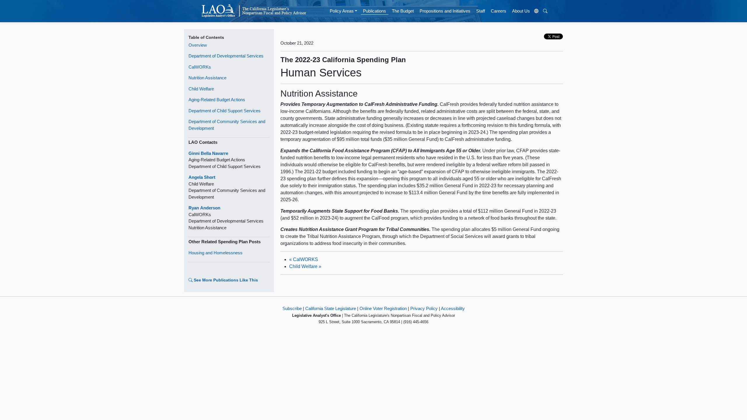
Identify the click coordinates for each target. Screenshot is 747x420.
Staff (480, 10)
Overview (198, 45)
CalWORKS (303, 259)
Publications (374, 10)
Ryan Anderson (204, 207)
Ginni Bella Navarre (208, 153)
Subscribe (292, 308)
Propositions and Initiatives (445, 10)
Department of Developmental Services (226, 55)
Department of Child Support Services (225, 110)
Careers (498, 10)
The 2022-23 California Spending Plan (343, 60)
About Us (521, 10)
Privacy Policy (424, 308)
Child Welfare (201, 88)
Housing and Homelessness (215, 252)
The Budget (403, 10)
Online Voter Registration (383, 308)
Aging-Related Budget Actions (217, 99)
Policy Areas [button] (342, 10)
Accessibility (453, 308)
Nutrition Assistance (207, 77)
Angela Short (202, 177)
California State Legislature (330, 308)
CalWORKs (200, 66)
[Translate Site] (536, 11)
